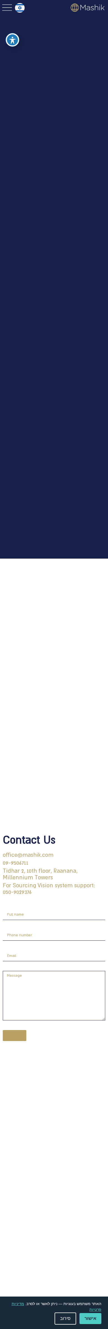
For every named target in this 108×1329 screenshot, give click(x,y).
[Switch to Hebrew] (19, 8)
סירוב (65, 1318)
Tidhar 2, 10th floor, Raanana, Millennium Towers (40, 873)
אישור (90, 1318)
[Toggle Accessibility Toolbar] (12, 39)
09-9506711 (15, 863)
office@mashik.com (28, 855)
